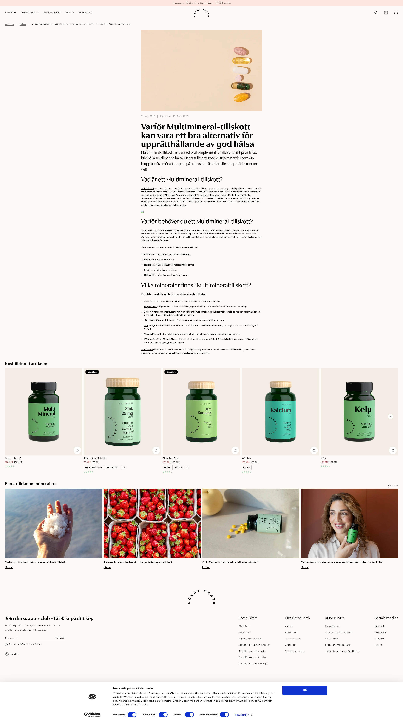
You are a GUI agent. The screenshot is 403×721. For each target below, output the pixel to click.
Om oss (289, 626)
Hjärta (23, 25)
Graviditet (178, 467)
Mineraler (244, 633)
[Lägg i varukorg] (77, 450)
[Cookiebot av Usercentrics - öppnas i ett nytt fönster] (92, 714)
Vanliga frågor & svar (338, 633)
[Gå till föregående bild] (12, 416)
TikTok (378, 645)
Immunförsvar (112, 467)
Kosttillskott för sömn (252, 657)
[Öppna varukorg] (396, 12)
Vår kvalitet (292, 639)
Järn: (146, 320)
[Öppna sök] (376, 12)
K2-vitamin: (150, 339)
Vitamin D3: (150, 334)
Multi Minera (147, 349)
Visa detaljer (242, 714)
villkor (37, 644)
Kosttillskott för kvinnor (254, 645)
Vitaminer (244, 626)
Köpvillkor (331, 639)
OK (305, 690)
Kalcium (246, 467)
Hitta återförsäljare (337, 645)
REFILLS (70, 12)
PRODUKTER (28, 12)
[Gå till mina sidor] (386, 12)
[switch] (163, 714)
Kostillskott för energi (253, 664)
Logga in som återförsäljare (342, 651)
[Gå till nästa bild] (390, 416)
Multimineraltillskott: (187, 247)
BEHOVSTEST (86, 12)
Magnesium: (150, 306)
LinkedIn (379, 639)
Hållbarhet (291, 633)
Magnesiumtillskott (250, 639)
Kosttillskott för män (252, 651)
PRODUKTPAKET (52, 12)
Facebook (379, 626)
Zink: (147, 311)
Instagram (380, 633)
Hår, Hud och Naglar (93, 467)
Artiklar (9, 25)
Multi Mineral (147, 188)
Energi (167, 467)
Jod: (146, 325)
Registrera (59, 638)
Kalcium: (148, 301)
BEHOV (9, 12)
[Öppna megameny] (15, 12)
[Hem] (201, 13)
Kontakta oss (332, 626)
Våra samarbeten (294, 651)
